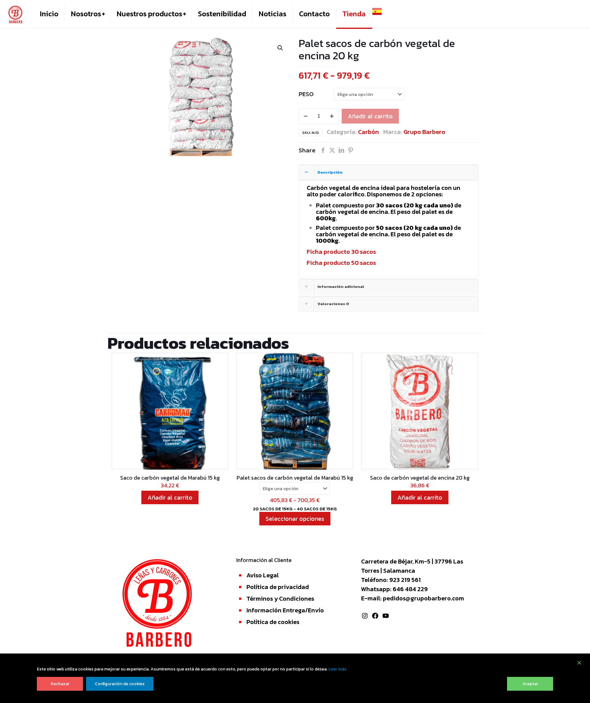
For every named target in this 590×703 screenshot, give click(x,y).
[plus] (331, 116)
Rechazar (60, 684)
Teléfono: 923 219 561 (391, 579)
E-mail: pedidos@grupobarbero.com (412, 598)
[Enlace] (15, 14)
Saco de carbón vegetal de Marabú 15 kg (170, 477)
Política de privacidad (277, 586)
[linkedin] (341, 150)
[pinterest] (350, 150)
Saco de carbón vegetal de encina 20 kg (420, 477)
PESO (306, 94)
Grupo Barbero (424, 131)
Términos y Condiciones (280, 598)
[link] (103, 13)
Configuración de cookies (119, 684)
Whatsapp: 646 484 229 (394, 589)
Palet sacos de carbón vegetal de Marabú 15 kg (295, 477)
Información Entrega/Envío (285, 610)
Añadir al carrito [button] (170, 497)
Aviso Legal (262, 575)
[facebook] (323, 150)
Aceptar (530, 684)
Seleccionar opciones (295, 518)
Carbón (368, 131)
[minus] (305, 116)
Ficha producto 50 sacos (341, 262)
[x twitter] (332, 150)
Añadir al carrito (370, 116)
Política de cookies (272, 621)
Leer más (337, 669)
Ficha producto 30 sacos (341, 251)
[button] (280, 48)
